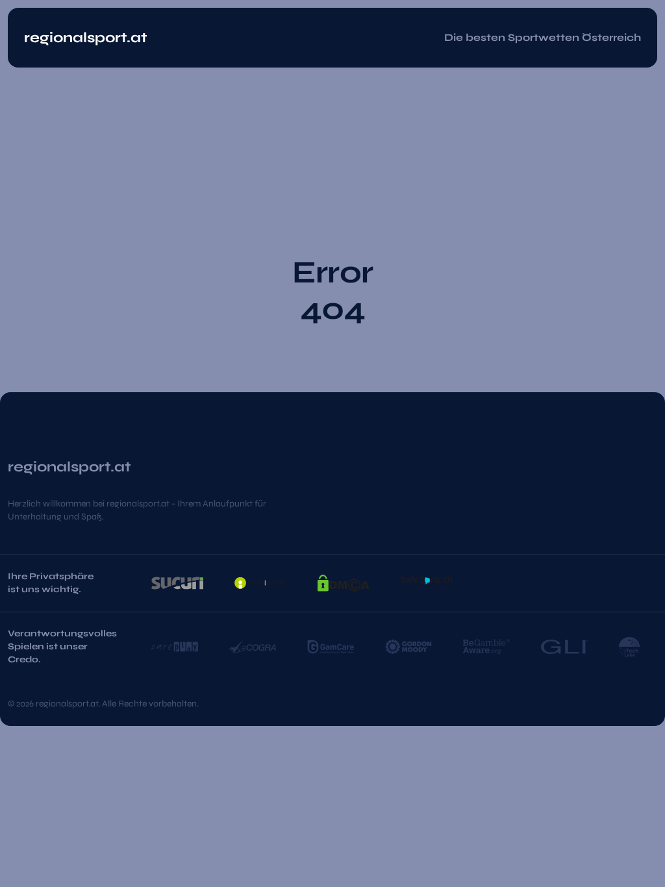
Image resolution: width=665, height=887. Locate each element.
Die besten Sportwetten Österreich (542, 37)
